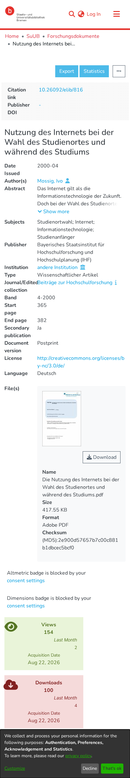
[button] (53, 212)
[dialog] (65, 753)
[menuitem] (81, 14)
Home (12, 36)
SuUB (33, 36)
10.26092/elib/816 (61, 89)
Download (104, 457)
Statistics (94, 71)
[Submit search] (72, 14)
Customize (14, 768)
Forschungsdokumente (73, 36)
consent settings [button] (26, 580)
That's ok (112, 768)
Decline (90, 768)
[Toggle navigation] (116, 14)
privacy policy (78, 756)
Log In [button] (94, 14)
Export (66, 71)
